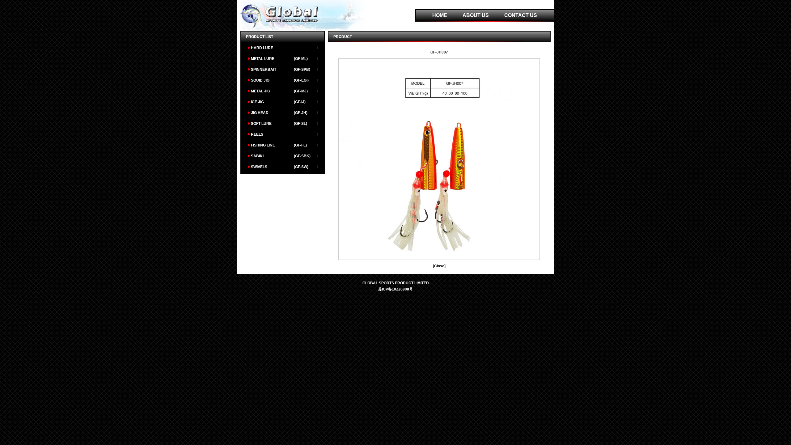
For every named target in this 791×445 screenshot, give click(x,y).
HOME (439, 15)
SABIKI (257, 156)
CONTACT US (520, 15)
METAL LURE (262, 59)
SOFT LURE (261, 123)
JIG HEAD (260, 113)
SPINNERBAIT (263, 69)
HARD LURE (262, 48)
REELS (257, 134)
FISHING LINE (263, 145)
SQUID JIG (260, 80)
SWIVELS (259, 167)
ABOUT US (476, 15)
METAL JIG (260, 91)
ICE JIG (257, 102)
